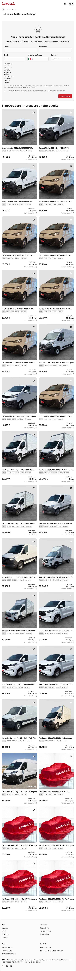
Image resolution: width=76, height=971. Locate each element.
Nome (6, 46)
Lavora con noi (45, 931)
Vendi (4, 931)
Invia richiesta (65, 96)
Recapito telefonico (35, 55)
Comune (54, 55)
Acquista (5, 928)
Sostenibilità (44, 934)
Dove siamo (44, 928)
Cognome (43, 46)
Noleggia (5, 934)
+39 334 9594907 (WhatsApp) (51, 951)
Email (6, 55)
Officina (4, 938)
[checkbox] (5, 87)
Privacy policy (7, 947)
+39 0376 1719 (45, 947)
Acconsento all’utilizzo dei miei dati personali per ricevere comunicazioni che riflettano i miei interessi (36, 90)
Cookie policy (7, 951)
